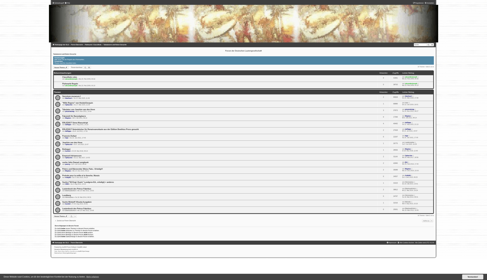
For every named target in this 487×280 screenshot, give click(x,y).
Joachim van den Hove (72, 143)
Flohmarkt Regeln (70, 84)
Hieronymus (409, 182)
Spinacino (68, 105)
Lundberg (66, 195)
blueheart (68, 98)
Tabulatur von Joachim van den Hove (78, 109)
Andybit (68, 177)
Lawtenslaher (409, 142)
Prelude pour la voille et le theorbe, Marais (81, 176)
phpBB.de (75, 249)
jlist (406, 162)
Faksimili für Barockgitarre (74, 116)
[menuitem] (67, 3)
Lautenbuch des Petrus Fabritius (76, 189)
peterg (67, 164)
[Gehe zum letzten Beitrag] (418, 77)
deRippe (68, 125)
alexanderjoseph (71, 79)
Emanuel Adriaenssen (72, 156)
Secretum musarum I (71, 96)
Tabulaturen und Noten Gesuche (64, 54)
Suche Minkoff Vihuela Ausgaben (77, 202)
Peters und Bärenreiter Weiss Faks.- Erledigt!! (82, 169)
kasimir (68, 151)
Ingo (66, 138)
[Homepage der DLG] (243, 23)
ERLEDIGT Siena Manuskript (75, 123)
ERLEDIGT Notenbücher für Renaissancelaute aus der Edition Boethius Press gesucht (100, 129)
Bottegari (66, 149)
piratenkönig (69, 111)
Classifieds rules (69, 77)
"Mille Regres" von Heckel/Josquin (77, 103)
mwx (406, 103)
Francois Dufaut (69, 136)
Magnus (68, 118)
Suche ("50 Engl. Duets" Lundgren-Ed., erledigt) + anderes (88, 182)
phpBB (64, 247)
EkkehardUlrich (70, 191)
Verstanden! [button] (473, 277)
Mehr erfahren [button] (92, 277)
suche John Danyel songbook (75, 162)
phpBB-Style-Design (83, 251)
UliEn (67, 184)
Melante (408, 202)
